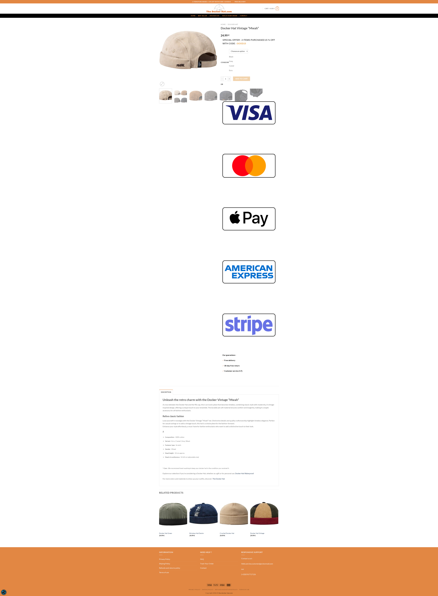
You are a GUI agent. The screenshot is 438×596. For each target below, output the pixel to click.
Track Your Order (229, 16)
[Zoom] (162, 84)
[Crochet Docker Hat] (234, 514)
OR (222, 84)
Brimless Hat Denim (196, 533)
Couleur (225, 62)
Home (193, 16)
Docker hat (233, 24)
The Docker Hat (218, 479)
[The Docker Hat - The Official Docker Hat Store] (219, 8)
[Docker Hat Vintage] (264, 514)
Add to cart (241, 79)
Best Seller (202, 16)
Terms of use (164, 572)
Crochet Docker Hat (227, 533)
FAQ (202, 559)
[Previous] (160, 105)
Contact (243, 16)
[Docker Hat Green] (173, 514)
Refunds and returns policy (169, 568)
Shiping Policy (164, 563)
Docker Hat (214, 16)
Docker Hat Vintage (257, 533)
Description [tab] (166, 392)
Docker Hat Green (165, 533)
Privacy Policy (164, 559)
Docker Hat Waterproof (244, 473)
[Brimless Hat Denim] (203, 514)
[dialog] (3, 592)
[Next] (167, 83)
